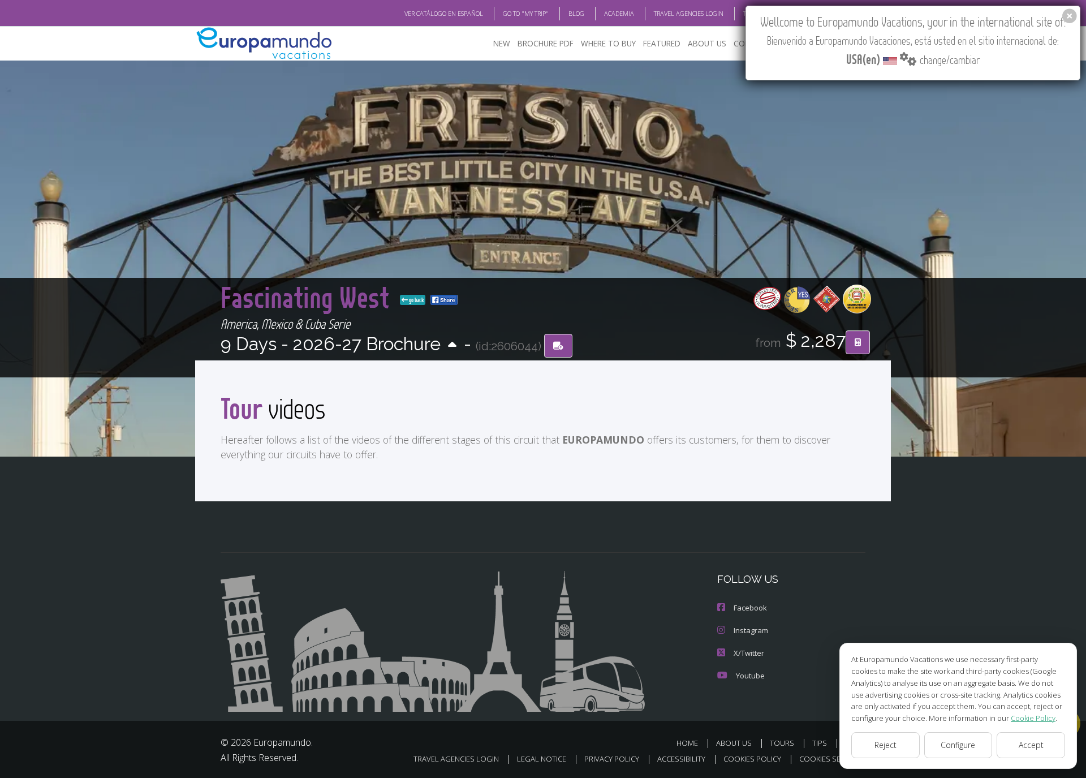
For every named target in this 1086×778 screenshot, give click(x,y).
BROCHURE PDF (546, 43)
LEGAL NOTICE (541, 759)
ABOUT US (707, 43)
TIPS (819, 743)
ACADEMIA (619, 13)
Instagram (751, 630)
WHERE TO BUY (608, 43)
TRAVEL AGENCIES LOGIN (688, 13)
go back (416, 300)
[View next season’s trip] (452, 345)
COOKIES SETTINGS (832, 759)
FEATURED (661, 43)
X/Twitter (749, 653)
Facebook (750, 608)
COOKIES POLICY (752, 759)
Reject (885, 745)
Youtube (750, 675)
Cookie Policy (1033, 718)
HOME (687, 743)
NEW (501, 43)
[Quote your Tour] (858, 342)
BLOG (576, 13)
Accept (1031, 745)
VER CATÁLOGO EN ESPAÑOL (443, 13)
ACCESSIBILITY (681, 759)
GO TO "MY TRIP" (526, 13)
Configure (958, 745)
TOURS (782, 743)
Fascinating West (308, 296)
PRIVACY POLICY (611, 759)
